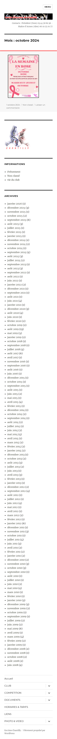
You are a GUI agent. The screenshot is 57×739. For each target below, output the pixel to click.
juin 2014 (12, 430)
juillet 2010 (13, 580)
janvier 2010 (14, 600)
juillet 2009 (14, 620)
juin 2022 (12, 280)
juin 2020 (12, 317)
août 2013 (12, 462)
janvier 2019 (14, 337)
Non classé (28, 105)
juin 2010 (12, 584)
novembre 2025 (16, 211)
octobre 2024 (15, 248)
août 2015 (13, 389)
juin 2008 (12, 665)
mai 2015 (12, 397)
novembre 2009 (16, 608)
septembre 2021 (16, 292)
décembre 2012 (16, 486)
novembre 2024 (16, 244)
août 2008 (13, 661)
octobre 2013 (14, 458)
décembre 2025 (16, 207)
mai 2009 (12, 628)
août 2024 (13, 256)
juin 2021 (12, 300)
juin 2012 (12, 503)
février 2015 (14, 406)
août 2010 (13, 576)
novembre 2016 (16, 361)
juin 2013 (12, 470)
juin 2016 (12, 373)
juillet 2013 (13, 466)
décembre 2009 (16, 604)
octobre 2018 (14, 341)
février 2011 (13, 551)
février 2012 (14, 519)
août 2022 (13, 276)
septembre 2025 (16, 219)
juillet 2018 (13, 349)
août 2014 (13, 422)
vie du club (13, 179)
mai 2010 (12, 588)
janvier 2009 (14, 644)
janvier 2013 (14, 482)
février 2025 (14, 232)
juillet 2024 (13, 260)
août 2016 (13, 369)
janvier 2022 (14, 284)
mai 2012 (12, 507)
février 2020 (14, 321)
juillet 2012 (13, 499)
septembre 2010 (16, 571)
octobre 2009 (15, 612)
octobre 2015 (14, 381)
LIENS (7, 714)
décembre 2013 (16, 454)
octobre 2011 (14, 535)
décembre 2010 (16, 559)
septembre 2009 (16, 616)
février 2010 (14, 596)
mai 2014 (12, 434)
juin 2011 (12, 543)
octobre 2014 (14, 414)
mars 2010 (13, 592)
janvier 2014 (14, 450)
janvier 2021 (14, 304)
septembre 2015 (16, 385)
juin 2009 (12, 624)
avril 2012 (12, 511)
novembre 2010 (16, 563)
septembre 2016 (16, 365)
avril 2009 (13, 632)
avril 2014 (12, 438)
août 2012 (13, 495)
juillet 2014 (13, 426)
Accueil (8, 678)
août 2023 (13, 268)
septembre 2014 (16, 418)
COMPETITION (12, 692)
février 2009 (14, 640)
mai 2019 (12, 333)
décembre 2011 (15, 527)
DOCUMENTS (12, 700)
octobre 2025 (15, 215)
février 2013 (14, 478)
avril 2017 (12, 357)
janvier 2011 (14, 555)
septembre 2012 (16, 491)
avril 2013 (12, 474)
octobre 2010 (14, 567)
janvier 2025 (14, 236)
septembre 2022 (16, 272)
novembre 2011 (16, 531)
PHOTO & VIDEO (14, 721)
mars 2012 (13, 515)
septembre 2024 (16, 252)
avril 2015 (12, 402)
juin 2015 (12, 393)
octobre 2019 (14, 325)
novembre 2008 (16, 652)
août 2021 (13, 296)
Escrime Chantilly (12, 730)
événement (13, 171)
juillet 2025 (13, 227)
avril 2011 (12, 547)
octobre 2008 (15, 656)
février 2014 (14, 446)
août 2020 (13, 312)
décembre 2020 (16, 308)
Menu (48, 7)
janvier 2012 (14, 523)
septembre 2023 (16, 264)
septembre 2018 (16, 345)
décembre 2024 (16, 240)
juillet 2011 (13, 539)
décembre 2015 (16, 377)
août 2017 (12, 353)
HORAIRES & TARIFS (16, 707)
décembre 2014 (16, 410)
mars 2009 (13, 636)
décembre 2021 (16, 288)
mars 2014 (13, 442)
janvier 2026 (14, 203)
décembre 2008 (16, 648)
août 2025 (13, 223)
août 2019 (13, 329)
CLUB (7, 685)
